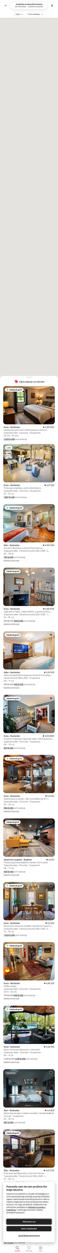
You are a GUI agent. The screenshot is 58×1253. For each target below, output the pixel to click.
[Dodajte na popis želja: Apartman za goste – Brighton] (51, 822)
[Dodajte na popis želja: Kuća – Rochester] (51, 389)
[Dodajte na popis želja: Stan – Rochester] (51, 507)
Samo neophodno (29, 1228)
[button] (9, 439)
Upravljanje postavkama (29, 1235)
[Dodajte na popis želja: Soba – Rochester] (51, 635)
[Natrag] (6, 5)
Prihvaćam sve (29, 1222)
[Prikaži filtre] (52, 5)
